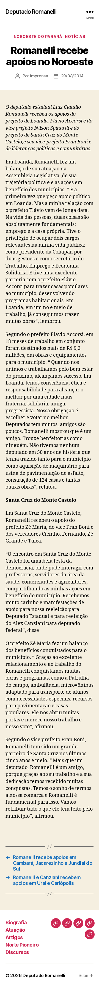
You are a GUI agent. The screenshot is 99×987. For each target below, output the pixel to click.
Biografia (16, 922)
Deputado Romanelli (31, 12)
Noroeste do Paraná (38, 36)
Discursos (17, 952)
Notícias (75, 36)
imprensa (39, 75)
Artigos (14, 937)
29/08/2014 (72, 75)
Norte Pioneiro (22, 945)
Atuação (15, 930)
